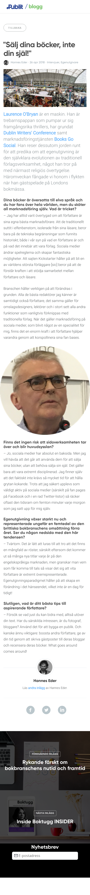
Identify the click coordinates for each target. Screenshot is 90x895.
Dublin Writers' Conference (29, 133)
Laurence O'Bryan (20, 114)
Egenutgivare (69, 62)
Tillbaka (15, 27)
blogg (33, 6)
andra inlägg (36, 688)
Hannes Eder (19, 62)
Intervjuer (53, 62)
